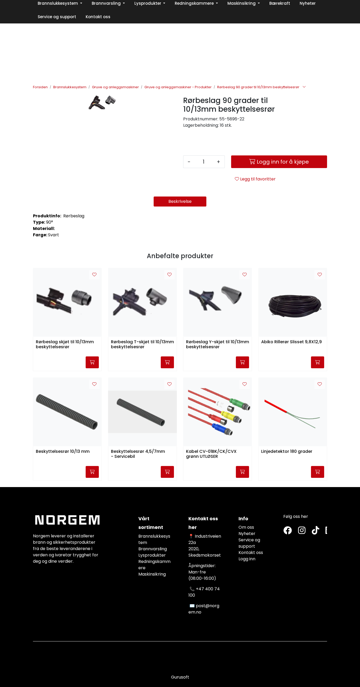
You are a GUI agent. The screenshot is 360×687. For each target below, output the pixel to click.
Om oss (246, 527)
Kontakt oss (251, 552)
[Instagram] (301, 530)
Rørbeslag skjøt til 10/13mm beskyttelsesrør (65, 344)
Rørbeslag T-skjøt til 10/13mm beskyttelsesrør (142, 344)
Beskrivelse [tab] (180, 201)
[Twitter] (287, 530)
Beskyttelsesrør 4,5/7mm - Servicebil (138, 454)
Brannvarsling (152, 549)
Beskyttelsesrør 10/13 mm (63, 451)
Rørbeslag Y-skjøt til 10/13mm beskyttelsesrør (217, 344)
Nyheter (247, 534)
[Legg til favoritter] (94, 274)
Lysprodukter (152, 555)
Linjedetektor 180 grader (286, 451)
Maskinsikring (152, 574)
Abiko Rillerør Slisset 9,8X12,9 (291, 342)
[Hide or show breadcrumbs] (304, 87)
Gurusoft (180, 677)
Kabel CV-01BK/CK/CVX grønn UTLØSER (211, 454)
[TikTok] (315, 530)
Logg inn (247, 559)
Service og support (249, 543)
